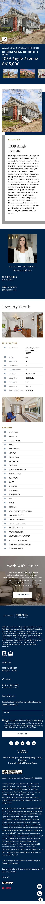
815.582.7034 (8, 280)
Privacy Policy (31, 727)
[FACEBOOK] (11, 743)
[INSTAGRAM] (17, 743)
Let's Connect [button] (22, 595)
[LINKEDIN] (22, 743)
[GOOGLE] (34, 743)
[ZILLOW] (28, 743)
